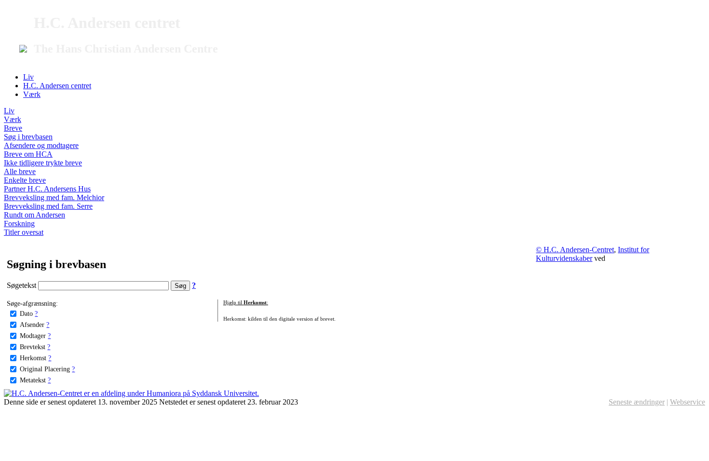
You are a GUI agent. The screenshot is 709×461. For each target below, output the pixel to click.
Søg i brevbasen (28, 137)
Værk (32, 94)
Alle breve (20, 171)
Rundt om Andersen (34, 215)
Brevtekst (32, 347)
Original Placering (45, 369)
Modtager (33, 335)
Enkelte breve (25, 180)
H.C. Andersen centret (57, 85)
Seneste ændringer (637, 402)
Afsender (32, 324)
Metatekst (33, 380)
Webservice (687, 402)
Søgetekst (22, 285)
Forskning (19, 223)
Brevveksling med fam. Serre (48, 206)
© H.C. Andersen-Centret (575, 249)
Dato (26, 313)
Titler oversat (23, 232)
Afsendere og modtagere (41, 145)
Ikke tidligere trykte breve (43, 163)
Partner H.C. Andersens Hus (47, 189)
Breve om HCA (28, 154)
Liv (28, 77)
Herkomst (33, 358)
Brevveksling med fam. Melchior (54, 197)
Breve (13, 128)
